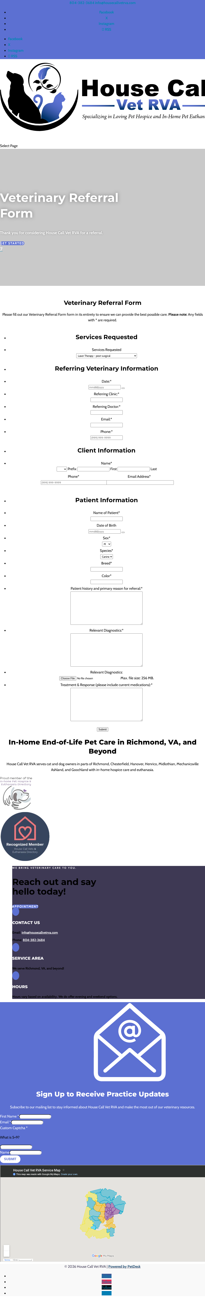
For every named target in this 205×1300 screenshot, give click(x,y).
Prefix (72, 469)
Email (5, 1122)
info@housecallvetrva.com (40, 932)
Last (154, 469)
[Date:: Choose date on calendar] (123, 388)
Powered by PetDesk (124, 1266)
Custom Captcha (14, 1128)
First (113, 469)
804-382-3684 (81, 3)
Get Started (12, 243)
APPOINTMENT (25, 906)
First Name (9, 1116)
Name (4, 1152)
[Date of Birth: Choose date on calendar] (123, 532)
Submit (102, 729)
